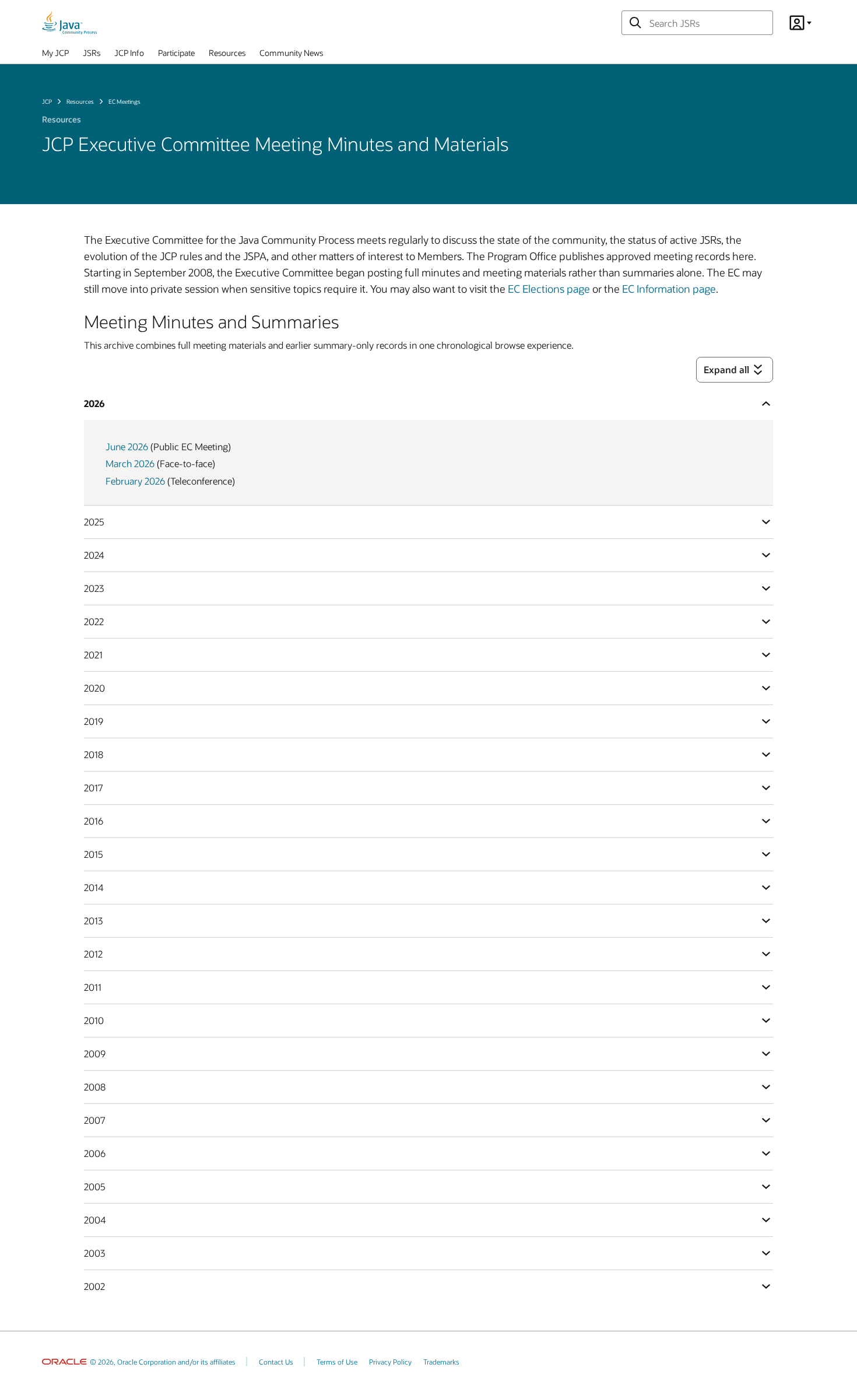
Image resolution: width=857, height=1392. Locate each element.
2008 (95, 1087)
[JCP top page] (69, 22)
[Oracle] (64, 1362)
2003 (94, 1253)
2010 (94, 1020)
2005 (95, 1186)
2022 (94, 621)
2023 (94, 588)
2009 (95, 1053)
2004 (95, 1220)
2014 (94, 887)
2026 (94, 403)
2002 (94, 1286)
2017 (93, 787)
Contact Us (276, 1361)
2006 (95, 1153)
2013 (93, 920)
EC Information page (669, 289)
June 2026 (127, 446)
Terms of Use (337, 1361)
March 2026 (130, 463)
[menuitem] (55, 55)
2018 (93, 754)
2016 (93, 821)
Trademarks (441, 1361)
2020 (94, 688)
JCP (47, 101)
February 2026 (135, 481)
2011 (92, 987)
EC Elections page (549, 289)
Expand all (726, 369)
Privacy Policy (390, 1361)
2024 (94, 555)
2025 (94, 522)
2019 (93, 721)
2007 (95, 1120)
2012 (93, 954)
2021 (93, 654)
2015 (93, 854)
